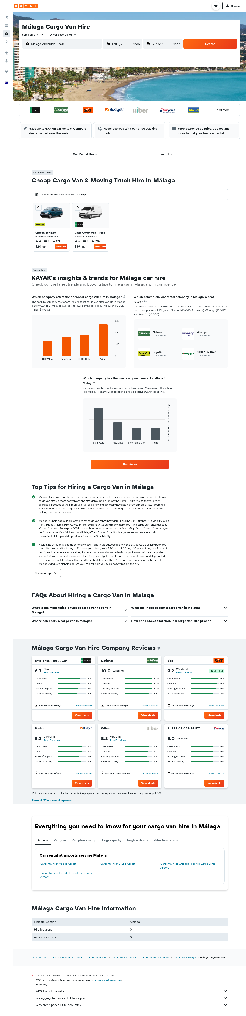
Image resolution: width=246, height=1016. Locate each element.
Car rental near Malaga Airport (58, 863)
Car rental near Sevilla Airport (117, 863)
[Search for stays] (7, 26)
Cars (53, 957)
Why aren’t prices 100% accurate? (58, 1005)
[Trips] (7, 72)
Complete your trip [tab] (84, 840)
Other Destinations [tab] (166, 840)
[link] (130, 464)
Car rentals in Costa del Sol (155, 957)
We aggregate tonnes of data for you (60, 998)
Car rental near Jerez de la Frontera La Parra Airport (66, 875)
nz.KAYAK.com (39, 957)
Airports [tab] (43, 840)
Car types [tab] (60, 840)
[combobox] (33, 34)
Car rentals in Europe (71, 957)
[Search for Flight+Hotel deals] (7, 42)
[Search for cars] (7, 34)
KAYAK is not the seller (50, 991)
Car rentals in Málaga (185, 957)
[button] (6, 6)
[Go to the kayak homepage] (26, 6)
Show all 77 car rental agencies (52, 800)
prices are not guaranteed (108, 979)
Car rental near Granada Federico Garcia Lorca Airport (187, 865)
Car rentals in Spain (97, 957)
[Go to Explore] (7, 53)
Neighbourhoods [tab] (137, 840)
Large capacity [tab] (111, 840)
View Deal (61, 246)
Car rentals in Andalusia (124, 957)
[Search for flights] (7, 18)
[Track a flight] (7, 61)
